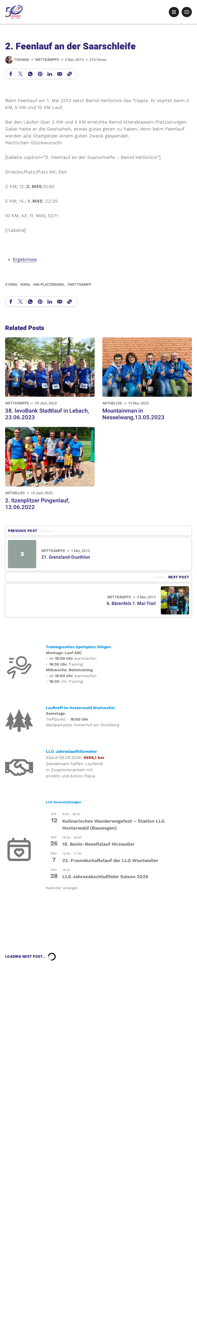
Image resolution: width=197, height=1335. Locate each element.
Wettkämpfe (47, 59)
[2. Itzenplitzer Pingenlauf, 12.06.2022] (50, 456)
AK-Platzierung (49, 284)
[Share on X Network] (20, 74)
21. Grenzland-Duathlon (65, 557)
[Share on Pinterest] (40, 74)
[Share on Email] (60, 74)
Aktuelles (112, 403)
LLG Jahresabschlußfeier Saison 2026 (105, 876)
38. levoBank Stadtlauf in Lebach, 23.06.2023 (47, 414)
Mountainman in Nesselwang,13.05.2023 (133, 414)
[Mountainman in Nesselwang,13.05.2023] (147, 366)
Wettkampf (80, 284)
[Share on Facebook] (11, 74)
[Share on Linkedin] (50, 74)
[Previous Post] (22, 554)
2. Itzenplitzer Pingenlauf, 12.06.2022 (37, 504)
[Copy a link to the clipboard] (69, 74)
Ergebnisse (25, 259)
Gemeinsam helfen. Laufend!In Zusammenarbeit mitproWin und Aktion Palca (74, 769)
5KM (25, 284)
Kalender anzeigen (62, 888)
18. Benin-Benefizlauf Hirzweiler (98, 844)
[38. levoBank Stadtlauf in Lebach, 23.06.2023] (50, 366)
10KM (12, 284)
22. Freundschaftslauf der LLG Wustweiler (110, 860)
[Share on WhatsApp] (30, 74)
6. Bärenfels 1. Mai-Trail (131, 603)
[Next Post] (175, 600)
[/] (174, 12)
